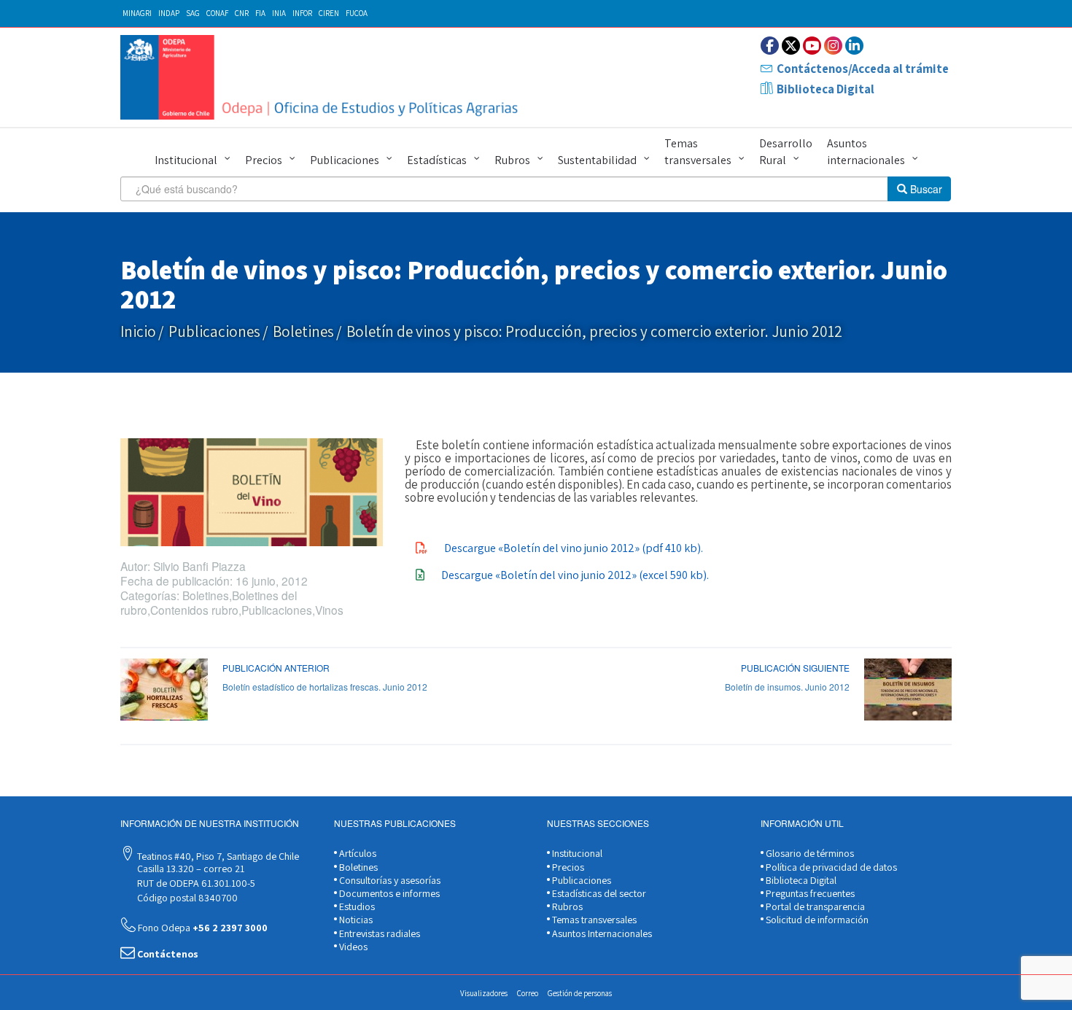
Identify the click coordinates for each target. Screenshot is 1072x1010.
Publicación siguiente (795, 667)
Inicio (138, 331)
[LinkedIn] (854, 45)
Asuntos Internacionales (601, 933)
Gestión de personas (580, 993)
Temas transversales (697, 152)
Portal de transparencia (814, 906)
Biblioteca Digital (825, 89)
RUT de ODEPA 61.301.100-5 (195, 883)
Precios (263, 160)
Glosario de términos (809, 853)
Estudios (356, 906)
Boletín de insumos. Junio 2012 (787, 686)
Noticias (355, 919)
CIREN (329, 13)
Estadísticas (437, 160)
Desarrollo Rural (785, 152)
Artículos (356, 853)
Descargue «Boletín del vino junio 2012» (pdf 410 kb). (573, 548)
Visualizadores (484, 993)
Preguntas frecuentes (809, 893)
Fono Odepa (202, 927)
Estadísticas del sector (598, 893)
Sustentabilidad (597, 160)
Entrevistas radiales (378, 933)
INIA (279, 13)
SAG (193, 13)
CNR (242, 13)
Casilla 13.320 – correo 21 (189, 868)
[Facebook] (770, 45)
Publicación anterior (276, 667)
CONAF (217, 13)
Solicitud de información (816, 919)
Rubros (512, 160)
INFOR (302, 13)
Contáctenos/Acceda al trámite (863, 69)
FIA (260, 13)
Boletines (303, 331)
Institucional (186, 160)
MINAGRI (137, 13)
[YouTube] (812, 45)
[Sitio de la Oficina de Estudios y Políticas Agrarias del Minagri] (322, 77)
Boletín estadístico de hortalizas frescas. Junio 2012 (324, 686)
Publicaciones (344, 160)
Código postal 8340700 (186, 897)
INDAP (168, 13)
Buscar (924, 189)
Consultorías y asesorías (388, 880)
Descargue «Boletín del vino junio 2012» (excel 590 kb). (575, 575)
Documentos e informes (388, 893)
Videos (352, 946)
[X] (791, 45)
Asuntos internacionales (866, 152)
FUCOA (357, 13)
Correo (527, 993)
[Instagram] (833, 45)
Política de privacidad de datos (830, 867)
